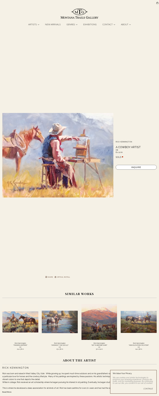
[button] (33, 24)
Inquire (136, 167)
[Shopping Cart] (157, 3)
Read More (7, 392)
